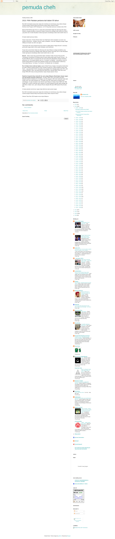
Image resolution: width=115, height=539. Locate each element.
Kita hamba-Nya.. (78, 310)
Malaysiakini (77, 434)
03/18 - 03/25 (79, 187)
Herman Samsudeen (79, 437)
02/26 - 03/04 (79, 192)
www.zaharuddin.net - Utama (81, 483)
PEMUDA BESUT (78, 407)
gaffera (59, 535)
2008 (76, 215)
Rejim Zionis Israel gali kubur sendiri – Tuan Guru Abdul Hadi (86, 260)
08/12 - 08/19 (79, 152)
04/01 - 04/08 (79, 183)
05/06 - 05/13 (79, 174)
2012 (76, 106)
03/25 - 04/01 (79, 185)
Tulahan (76, 281)
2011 (76, 209)
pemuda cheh (38, 7)
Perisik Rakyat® (78, 444)
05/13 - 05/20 (79, 172)
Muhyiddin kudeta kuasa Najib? (82, 109)
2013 (76, 104)
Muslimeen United (79, 380)
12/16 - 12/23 (79, 119)
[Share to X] (44, 100)
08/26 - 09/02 (79, 148)
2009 (76, 213)
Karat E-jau (77, 346)
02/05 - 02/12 (79, 198)
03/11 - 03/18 (79, 189)
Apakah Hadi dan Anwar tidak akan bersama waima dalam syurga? (85, 236)
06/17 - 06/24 (79, 167)
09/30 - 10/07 (79, 139)
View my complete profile (86, 96)
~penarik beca (78, 271)
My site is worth (78, 86)
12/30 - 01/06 (79, 107)
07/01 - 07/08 (79, 163)
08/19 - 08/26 (79, 150)
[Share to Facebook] (45, 100)
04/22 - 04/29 (79, 178)
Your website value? (78, 88)
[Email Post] (38, 100)
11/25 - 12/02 (79, 125)
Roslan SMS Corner (79, 221)
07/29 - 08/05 (79, 156)
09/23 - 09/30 (79, 141)
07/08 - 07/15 (79, 161)
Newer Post (25, 110)
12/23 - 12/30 (79, 117)
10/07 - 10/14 (79, 137)
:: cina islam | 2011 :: (79, 258)
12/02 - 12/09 (79, 123)
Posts (76, 511)
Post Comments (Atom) (33, 113)
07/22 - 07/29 (79, 158)
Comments (77, 513)
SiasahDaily (77, 323)
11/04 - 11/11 (79, 130)
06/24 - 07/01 (79, 165)
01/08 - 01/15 (79, 205)
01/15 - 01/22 (79, 203)
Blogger (68, 535)
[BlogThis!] (42, 100)
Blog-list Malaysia (79, 290)
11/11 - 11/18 (79, 128)
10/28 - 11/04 (79, 132)
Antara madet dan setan (79, 392)
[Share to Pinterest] (47, 100)
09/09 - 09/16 (79, 145)
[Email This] (41, 100)
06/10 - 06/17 (79, 169)
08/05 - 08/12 (79, 154)
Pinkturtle (77, 304)
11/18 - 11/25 (79, 126)
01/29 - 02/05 (79, 200)
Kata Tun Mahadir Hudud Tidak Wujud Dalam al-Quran (86, 370)
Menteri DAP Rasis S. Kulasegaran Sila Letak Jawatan (85, 293)
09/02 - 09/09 (79, 147)
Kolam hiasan (84, 311)
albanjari (77, 440)
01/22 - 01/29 (79, 202)
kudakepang (77, 397)
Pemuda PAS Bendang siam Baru (82, 335)
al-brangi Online (78, 421)
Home (45, 110)
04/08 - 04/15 (79, 181)
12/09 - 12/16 (79, 121)
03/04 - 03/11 (79, 191)
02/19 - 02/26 (79, 194)
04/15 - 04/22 (79, 180)
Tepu (82, 357)
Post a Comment (27, 107)
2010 (76, 211)
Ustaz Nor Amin (78, 368)
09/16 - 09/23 (79, 143)
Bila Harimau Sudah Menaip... (81, 356)
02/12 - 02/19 (79, 196)
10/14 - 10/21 (79, 136)
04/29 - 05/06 (79, 176)
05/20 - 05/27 (79, 170)
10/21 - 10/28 (79, 134)
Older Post (66, 110)
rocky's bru (77, 247)
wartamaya (77, 391)
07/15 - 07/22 (79, 159)
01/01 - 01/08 (79, 207)
